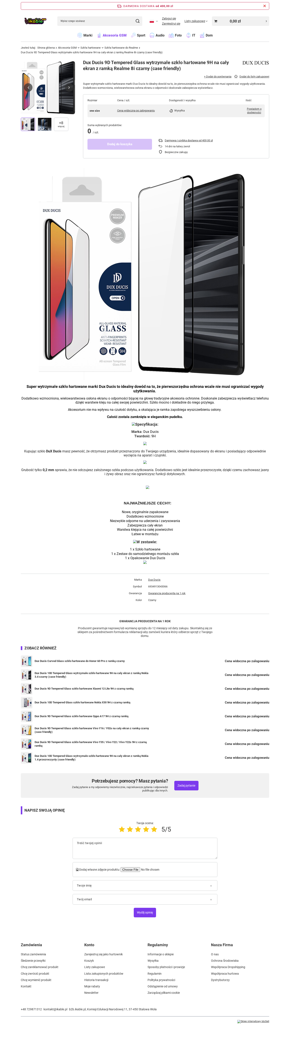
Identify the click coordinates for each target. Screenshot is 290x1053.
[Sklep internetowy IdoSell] (253, 1021)
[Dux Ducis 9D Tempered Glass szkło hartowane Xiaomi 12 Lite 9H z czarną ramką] (26, 689)
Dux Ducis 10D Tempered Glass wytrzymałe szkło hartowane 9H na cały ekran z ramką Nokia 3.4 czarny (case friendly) (91, 674)
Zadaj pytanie (186, 785)
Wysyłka (153, 960)
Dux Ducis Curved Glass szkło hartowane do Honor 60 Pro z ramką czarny (80, 661)
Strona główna (46, 47)
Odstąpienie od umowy (163, 986)
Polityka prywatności (161, 980)
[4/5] (146, 829)
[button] (28, 87)
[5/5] (154, 829)
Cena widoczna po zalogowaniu (136, 110)
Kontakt (26, 986)
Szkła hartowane (90, 47)
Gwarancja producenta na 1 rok (167, 593)
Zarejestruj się (171, 23)
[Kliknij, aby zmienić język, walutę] (154, 21)
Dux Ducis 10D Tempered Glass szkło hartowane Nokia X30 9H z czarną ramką (82, 702)
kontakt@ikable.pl (55, 1009)
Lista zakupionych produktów (103, 973)
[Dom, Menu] (215, 35)
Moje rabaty (92, 986)
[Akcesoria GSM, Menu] (129, 35)
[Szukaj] (137, 21)
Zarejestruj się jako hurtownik (103, 954)
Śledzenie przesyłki (33, 960)
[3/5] (138, 829)
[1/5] (122, 829)
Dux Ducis (154, 579)
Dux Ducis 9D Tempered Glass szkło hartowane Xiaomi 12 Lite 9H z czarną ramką (84, 688)
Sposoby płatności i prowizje (166, 967)
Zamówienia (31, 945)
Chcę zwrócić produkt (35, 973)
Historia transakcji (96, 980)
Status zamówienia (33, 954)
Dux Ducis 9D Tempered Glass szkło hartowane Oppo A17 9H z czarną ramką (81, 716)
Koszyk (89, 960)
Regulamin (155, 973)
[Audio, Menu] (167, 35)
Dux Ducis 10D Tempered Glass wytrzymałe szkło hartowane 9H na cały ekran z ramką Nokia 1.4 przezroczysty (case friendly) (91, 757)
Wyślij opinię (145, 912)
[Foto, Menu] (184, 35)
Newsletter (91, 992)
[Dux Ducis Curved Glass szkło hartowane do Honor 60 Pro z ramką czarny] (26, 661)
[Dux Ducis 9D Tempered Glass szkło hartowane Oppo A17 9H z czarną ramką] (26, 716)
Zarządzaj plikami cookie (164, 992)
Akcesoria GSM (67, 47)
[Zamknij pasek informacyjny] (264, 5)
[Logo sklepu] (35, 21)
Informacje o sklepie (161, 954)
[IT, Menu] (197, 35)
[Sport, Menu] (147, 35)
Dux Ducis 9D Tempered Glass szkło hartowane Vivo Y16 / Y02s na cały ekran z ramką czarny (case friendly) (92, 730)
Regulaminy (158, 945)
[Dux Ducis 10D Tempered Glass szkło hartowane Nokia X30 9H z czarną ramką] (26, 702)
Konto (89, 945)
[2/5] (130, 829)
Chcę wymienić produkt (36, 980)
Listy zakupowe (94, 967)
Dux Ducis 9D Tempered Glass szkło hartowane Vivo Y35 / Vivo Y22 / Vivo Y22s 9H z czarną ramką (91, 743)
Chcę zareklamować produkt (39, 967)
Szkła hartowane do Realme (121, 47)
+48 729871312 (31, 1009)
